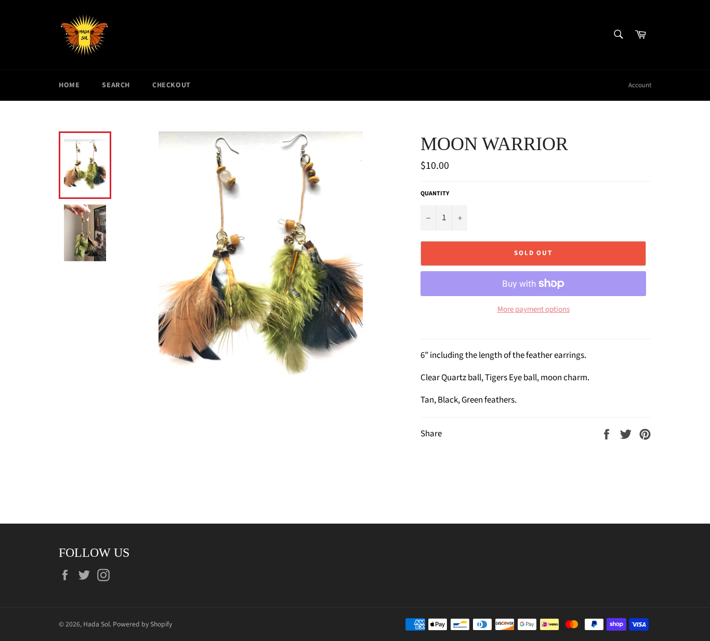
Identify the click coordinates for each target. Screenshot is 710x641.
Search (116, 85)
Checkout (171, 85)
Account (639, 85)
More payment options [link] (533, 309)
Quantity (434, 194)
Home (69, 85)
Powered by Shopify (142, 624)
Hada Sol (96, 624)
